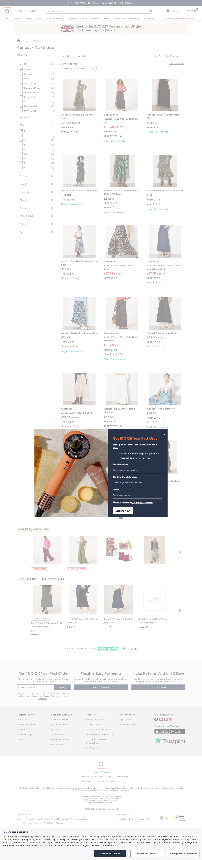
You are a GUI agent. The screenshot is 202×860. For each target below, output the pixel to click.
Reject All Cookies (146, 853)
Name (116, 489)
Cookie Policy (107, 845)
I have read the (134, 502)
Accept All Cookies (110, 853)
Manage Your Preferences (183, 853)
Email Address (120, 464)
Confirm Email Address (125, 476)
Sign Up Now (123, 510)
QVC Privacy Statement (142, 502)
